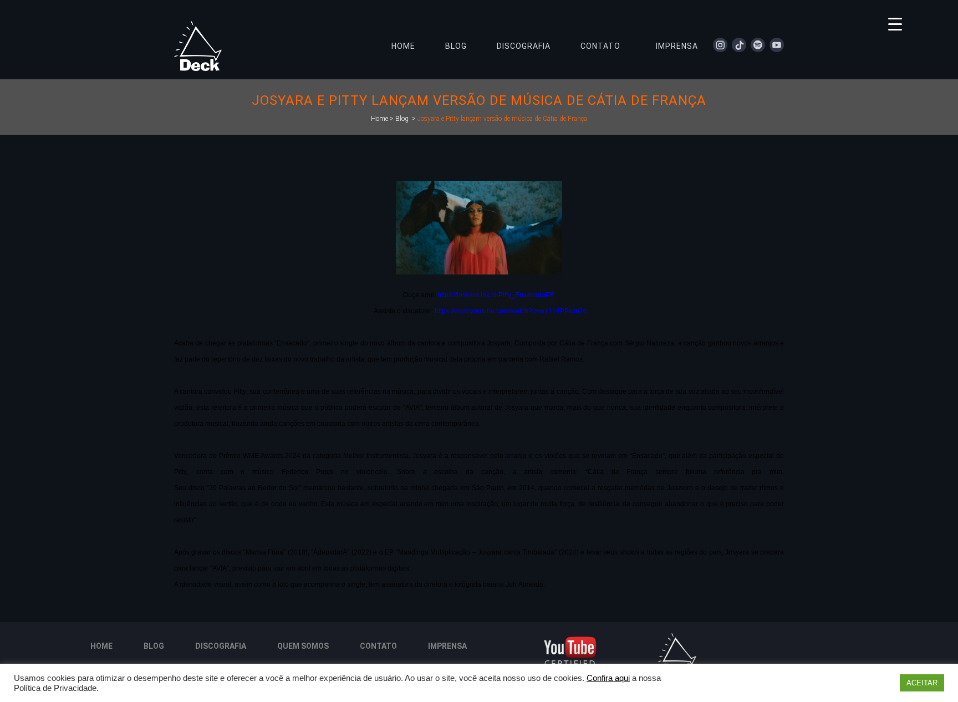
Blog (402, 119)
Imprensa (447, 646)
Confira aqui (608, 678)
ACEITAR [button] (921, 683)
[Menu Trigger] (895, 23)
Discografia (220, 646)
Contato (378, 646)
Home (379, 119)
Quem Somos (303, 646)
